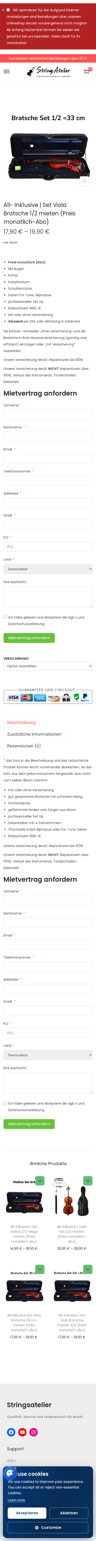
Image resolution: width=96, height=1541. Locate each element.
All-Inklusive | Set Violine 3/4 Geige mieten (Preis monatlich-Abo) (24, 1234)
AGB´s (11, 1461)
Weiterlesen (40, 1180)
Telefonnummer (17, 471)
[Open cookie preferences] (10, 1473)
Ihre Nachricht (14, 582)
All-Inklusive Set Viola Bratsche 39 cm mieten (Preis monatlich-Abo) (24, 1322)
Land (7, 559)
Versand (15, 321)
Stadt (7, 515)
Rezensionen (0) (24, 746)
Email (7, 449)
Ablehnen (69, 1513)
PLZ (6, 537)
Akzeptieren (27, 1513)
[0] (86, 71)
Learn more (16, 1500)
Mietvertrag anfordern (29, 638)
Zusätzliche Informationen (34, 734)
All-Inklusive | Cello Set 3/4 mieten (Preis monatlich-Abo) (72, 1234)
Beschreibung (21, 722)
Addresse (10, 493)
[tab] (48, 722)
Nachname (12, 427)
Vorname (11, 405)
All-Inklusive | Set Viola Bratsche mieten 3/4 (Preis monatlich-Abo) (72, 1322)
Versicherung (16, 658)
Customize (48, 1527)
